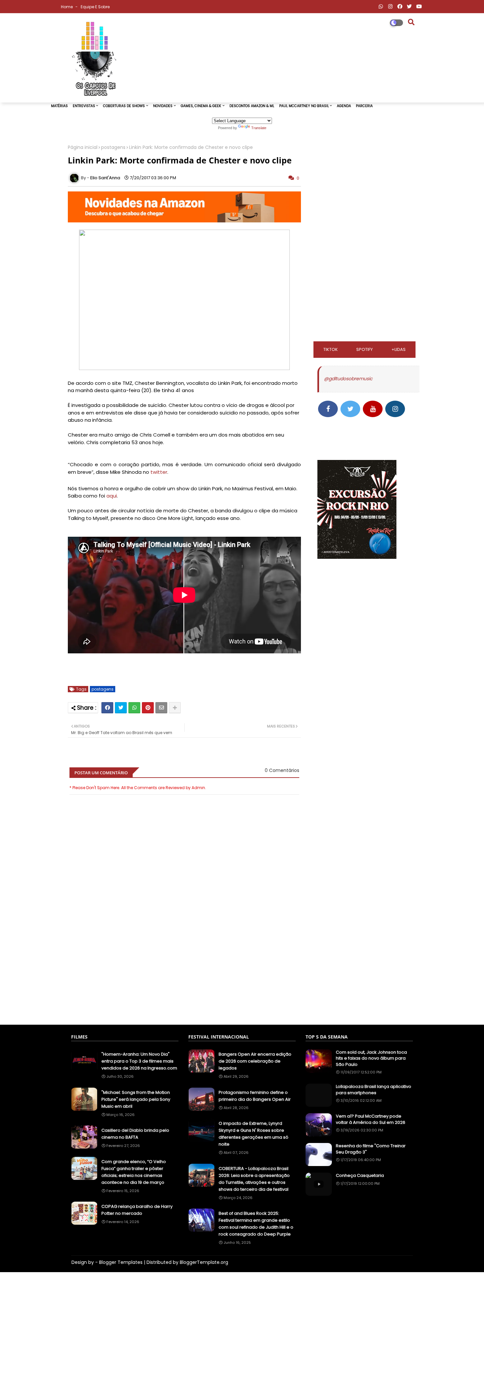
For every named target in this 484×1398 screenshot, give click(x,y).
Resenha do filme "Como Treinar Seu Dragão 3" (371, 1149)
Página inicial (82, 147)
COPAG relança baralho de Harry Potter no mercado (137, 1209)
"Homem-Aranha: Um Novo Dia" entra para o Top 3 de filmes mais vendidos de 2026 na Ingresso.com (139, 1061)
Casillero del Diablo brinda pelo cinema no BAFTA (135, 1133)
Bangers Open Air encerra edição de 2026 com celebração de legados (255, 1061)
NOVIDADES (163, 105)
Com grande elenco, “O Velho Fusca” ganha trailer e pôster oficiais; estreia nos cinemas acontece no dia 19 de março (133, 1171)
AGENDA (344, 105)
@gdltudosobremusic (348, 378)
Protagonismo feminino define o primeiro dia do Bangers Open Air (255, 1095)
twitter (158, 472)
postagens (113, 147)
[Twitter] (121, 707)
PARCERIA (364, 105)
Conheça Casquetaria (360, 1176)
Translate (258, 128)
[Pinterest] (148, 707)
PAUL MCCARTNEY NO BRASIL (304, 105)
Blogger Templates (121, 1262)
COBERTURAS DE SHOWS (124, 105)
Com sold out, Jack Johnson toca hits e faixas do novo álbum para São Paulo (371, 1058)
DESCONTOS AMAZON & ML (251, 105)
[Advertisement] (184, 987)
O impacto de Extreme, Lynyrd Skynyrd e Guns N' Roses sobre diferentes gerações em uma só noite (253, 1133)
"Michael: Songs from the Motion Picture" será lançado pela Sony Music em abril (135, 1099)
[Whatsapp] (134, 707)
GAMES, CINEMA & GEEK (201, 105)
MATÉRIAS (59, 105)
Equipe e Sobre (95, 7)
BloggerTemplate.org (204, 1262)
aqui (111, 495)
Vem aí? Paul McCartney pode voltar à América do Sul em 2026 (370, 1119)
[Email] (161, 707)
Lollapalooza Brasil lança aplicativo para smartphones (373, 1090)
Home (67, 7)
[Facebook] (107, 707)
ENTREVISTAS (84, 105)
